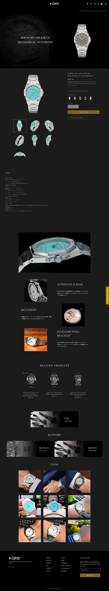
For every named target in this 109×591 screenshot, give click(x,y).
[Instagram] (12, 567)
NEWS (63, 560)
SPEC (7, 173)
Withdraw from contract (107, 296)
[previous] (5, 383)
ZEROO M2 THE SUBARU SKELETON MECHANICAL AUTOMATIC (78, 394)
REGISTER (90, 575)
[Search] (91, 4)
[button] (101, 3)
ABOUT (10, 563)
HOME (81, 10)
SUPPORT (48, 560)
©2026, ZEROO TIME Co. (54, 588)
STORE (63, 558)
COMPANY (64, 563)
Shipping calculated (73, 81)
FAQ (47, 565)
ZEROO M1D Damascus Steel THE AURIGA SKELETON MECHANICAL (31, 394)
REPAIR (48, 571)
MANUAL (48, 563)
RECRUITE (64, 571)
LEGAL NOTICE (65, 568)
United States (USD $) (76, 117)
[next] (104, 383)
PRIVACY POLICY (65, 565)
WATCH (48, 558)
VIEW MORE (68, 421)
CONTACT (49, 568)
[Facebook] (9, 567)
